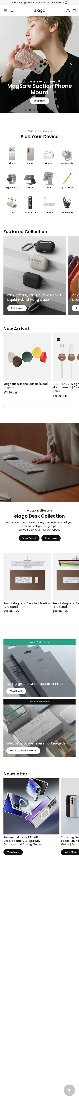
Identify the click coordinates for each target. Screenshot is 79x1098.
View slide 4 (38, 110)
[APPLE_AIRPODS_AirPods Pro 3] (34, 275)
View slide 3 (34, 110)
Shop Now (39, 100)
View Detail (29, 538)
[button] (73, 357)
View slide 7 (49, 110)
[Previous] (8, 65)
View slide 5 (41, 110)
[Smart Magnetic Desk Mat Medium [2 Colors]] (27, 577)
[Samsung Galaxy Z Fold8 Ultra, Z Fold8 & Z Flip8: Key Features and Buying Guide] (31, 806)
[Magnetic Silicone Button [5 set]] (27, 357)
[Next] (71, 65)
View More (16, 691)
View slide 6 (45, 110)
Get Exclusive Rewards (23, 750)
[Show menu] (5, 10)
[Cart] (74, 10)
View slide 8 (53, 110)
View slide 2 (30, 110)
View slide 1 (26, 110)
